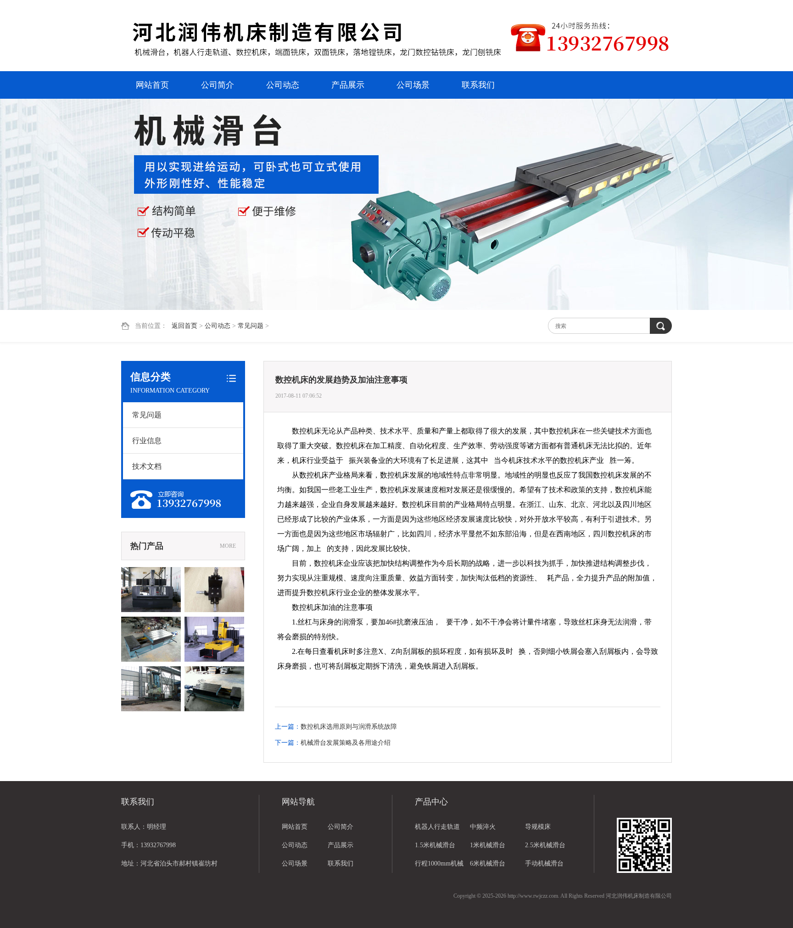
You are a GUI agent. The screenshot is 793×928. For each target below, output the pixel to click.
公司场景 (413, 85)
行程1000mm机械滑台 (439, 866)
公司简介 (217, 85)
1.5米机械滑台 (435, 845)
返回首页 (184, 325)
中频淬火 (483, 826)
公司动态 (282, 85)
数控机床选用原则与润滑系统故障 (349, 726)
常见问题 (250, 325)
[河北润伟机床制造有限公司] (316, 37)
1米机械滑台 (487, 845)
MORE (228, 546)
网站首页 (152, 85)
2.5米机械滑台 (545, 845)
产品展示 (347, 85)
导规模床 (538, 826)
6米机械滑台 (487, 863)
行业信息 (147, 440)
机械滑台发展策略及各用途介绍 (346, 742)
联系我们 (478, 85)
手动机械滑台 (544, 863)
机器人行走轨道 (437, 826)
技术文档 (147, 466)
